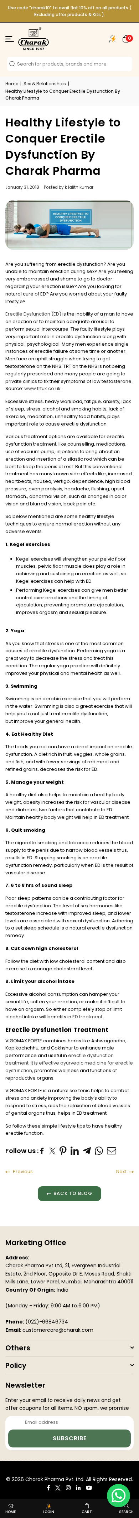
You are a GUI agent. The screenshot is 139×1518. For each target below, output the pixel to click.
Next (121, 1171)
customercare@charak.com (57, 1330)
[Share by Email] (112, 1151)
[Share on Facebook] (43, 1151)
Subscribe (70, 1438)
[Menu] (9, 40)
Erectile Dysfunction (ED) (33, 314)
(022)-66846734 (46, 1321)
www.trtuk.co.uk (42, 388)
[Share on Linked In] (75, 1151)
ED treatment (87, 1016)
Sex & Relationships (45, 84)
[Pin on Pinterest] (63, 1151)
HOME (10, 1511)
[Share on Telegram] (87, 1151)
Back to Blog (72, 1193)
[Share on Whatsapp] (99, 1151)
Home (11, 84)
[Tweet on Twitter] (52, 1151)
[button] (126, 38)
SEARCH (126, 1511)
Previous (22, 1171)
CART (87, 1511)
